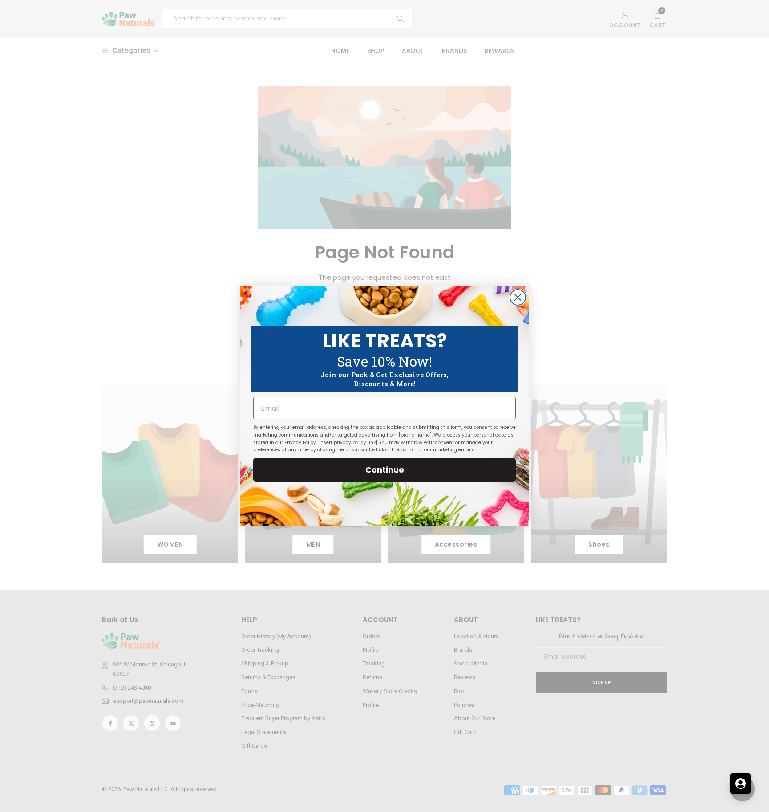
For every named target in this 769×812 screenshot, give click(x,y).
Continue (384, 469)
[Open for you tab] (740, 783)
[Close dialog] (518, 297)
